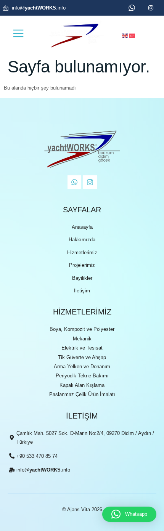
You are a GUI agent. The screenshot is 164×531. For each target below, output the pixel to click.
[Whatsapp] (74, 182)
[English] (125, 36)
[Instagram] (90, 182)
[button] (129, 514)
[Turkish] (132, 36)
